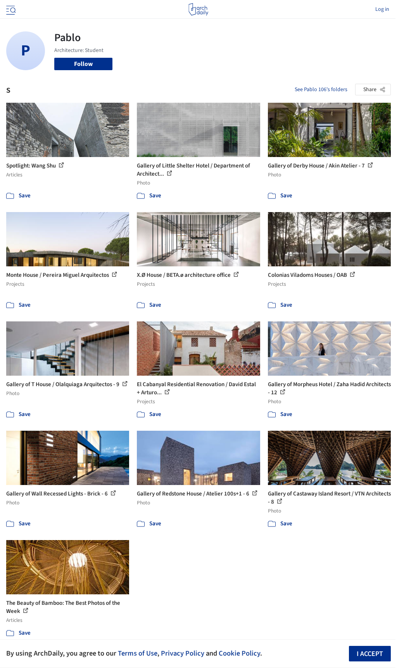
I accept (370, 654)
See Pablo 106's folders (321, 89)
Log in (382, 9)
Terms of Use (137, 653)
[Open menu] (10, 9)
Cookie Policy (239, 653)
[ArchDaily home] (198, 9)
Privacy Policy (182, 653)
